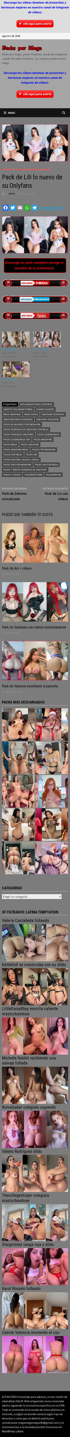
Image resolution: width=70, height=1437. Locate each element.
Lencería (7, 169)
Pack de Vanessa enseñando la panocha (30, 686)
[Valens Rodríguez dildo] (35, 1173)
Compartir (51, 208)
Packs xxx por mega (46, 464)
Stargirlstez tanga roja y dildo (28, 1244)
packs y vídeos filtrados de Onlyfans (25, 469)
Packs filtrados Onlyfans (18, 434)
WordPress (8, 1431)
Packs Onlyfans (30, 444)
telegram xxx (53, 474)
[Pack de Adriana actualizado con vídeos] (18, 724)
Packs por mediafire (44, 449)
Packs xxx (31, 454)
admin (11, 193)
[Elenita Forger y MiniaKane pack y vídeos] (18, 858)
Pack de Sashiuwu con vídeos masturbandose (34, 627)
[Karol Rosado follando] (35, 1310)
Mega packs (31, 414)
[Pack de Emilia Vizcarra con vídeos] (51, 791)
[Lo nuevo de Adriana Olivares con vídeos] (18, 758)
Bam (20, 1431)
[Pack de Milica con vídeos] (18, 824)
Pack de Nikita (9, 349)
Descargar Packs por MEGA (36, 404)
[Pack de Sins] (16, 369)
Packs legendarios (48, 434)
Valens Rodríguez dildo (22, 1151)
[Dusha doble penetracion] (51, 858)
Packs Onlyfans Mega (28, 169)
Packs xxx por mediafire (17, 464)
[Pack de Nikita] (16, 339)
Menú (11, 113)
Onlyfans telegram (47, 419)
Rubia (46, 169)
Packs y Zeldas (12, 474)
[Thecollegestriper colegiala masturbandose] (35, 1222)
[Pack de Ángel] (47, 339)
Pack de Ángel (40, 349)
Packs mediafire (43, 439)
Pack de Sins (8, 379)
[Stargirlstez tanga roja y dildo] (35, 1266)
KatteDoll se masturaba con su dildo (34, 964)
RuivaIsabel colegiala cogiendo (29, 1107)
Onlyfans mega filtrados (18, 419)
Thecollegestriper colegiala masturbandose (25, 1198)
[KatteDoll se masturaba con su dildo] (35, 986)
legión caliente (45, 409)
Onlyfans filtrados (53, 414)
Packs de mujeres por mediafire (22, 424)
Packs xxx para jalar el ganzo (21, 459)
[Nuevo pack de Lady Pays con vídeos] (51, 824)
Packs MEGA (10, 444)
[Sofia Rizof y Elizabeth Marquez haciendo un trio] (18, 791)
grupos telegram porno (18, 409)
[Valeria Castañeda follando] (35, 942)
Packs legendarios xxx (16, 439)
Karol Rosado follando (21, 1288)
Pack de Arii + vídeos (17, 568)
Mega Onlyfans (12, 414)
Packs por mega (12, 454)
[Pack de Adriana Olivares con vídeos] (51, 758)
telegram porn (33, 474)
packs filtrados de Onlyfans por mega (26, 429)
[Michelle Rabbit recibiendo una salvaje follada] (35, 1085)
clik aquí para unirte (37, 24)
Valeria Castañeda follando (25, 920)
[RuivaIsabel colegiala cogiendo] (35, 1129)
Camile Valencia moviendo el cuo (30, 1332)
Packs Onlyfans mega (15, 449)
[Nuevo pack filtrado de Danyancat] (51, 724)
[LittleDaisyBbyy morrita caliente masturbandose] (35, 1036)
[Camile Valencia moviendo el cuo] (35, 1354)
